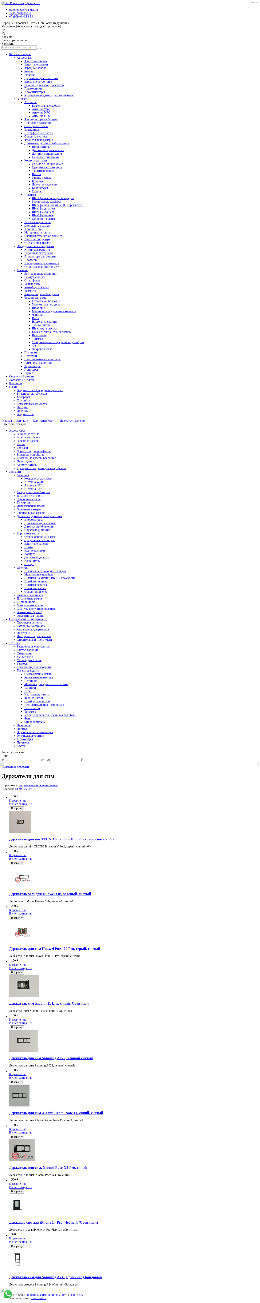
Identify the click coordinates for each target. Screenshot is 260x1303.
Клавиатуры (40, 187)
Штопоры (38, 307)
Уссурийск (23, 400)
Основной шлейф (43, 218)
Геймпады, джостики (38, 362)
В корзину (17, 808)
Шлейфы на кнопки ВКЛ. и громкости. (57, 205)
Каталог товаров (20, 54)
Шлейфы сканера (43, 211)
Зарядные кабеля (35, 68)
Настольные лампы (44, 321)
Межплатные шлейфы (46, 201)
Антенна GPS (41, 116)
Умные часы (32, 283)
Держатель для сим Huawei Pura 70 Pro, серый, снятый (54, 949)
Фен (34, 345)
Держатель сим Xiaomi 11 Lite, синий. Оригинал (49, 1003)
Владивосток (25, 414)
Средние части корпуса (47, 167)
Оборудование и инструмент (35, 246)
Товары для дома (35, 297)
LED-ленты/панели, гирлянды (51, 331)
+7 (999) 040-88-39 (21, 16)
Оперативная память (37, 242)
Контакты (15, 383)
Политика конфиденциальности (46, 1294)
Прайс (13, 386)
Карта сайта (38, 1298)
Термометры (32, 366)
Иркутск (22, 410)
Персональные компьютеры (42, 359)
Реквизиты (76, 1294)
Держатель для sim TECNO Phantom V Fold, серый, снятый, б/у (61, 839)
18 (16, 788)
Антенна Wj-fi (41, 109)
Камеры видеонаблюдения (41, 294)
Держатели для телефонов (41, 78)
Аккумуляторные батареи (41, 119)
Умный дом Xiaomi (36, 287)
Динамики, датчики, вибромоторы (46, 143)
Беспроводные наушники (40, 273)
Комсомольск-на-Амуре (32, 403)
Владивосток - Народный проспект (40, 390)
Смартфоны (32, 280)
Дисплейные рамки (37, 225)
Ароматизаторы (34, 92)
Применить (9, 766)
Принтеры (31, 369)
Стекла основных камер (47, 163)
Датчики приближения (47, 153)
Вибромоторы (41, 146)
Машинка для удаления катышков (54, 311)
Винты (36, 174)
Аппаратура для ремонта (40, 256)
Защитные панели (43, 170)
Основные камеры (36, 136)
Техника (22, 270)
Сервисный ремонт (21, 376)
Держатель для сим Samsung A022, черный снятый (51, 1058)
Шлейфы (30, 194)
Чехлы (28, 71)
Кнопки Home (33, 229)
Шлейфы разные (42, 215)
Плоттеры (30, 259)
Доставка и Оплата (21, 379)
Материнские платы (37, 232)
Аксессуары (24, 57)
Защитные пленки (36, 64)
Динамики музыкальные (48, 150)
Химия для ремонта (37, 249)
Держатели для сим (44, 184)
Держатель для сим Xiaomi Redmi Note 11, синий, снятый (56, 1113)
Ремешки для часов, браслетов (44, 85)
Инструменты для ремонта (41, 263)
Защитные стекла (35, 61)
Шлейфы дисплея (43, 208)
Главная (7, 420)
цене (41, 785)
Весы (35, 318)
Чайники (38, 314)
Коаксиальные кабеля (46, 105)
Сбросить (23, 766)
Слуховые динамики (45, 157)
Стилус (36, 191)
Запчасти (23, 98)
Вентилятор (39, 335)
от (3, 759)
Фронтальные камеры (38, 139)
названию (51, 785)
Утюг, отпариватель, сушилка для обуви (58, 342)
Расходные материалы (38, 253)
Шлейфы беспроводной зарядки (53, 198)
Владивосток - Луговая (32, 393)
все (30, 788)
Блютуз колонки (34, 277)
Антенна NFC (41, 112)
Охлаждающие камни (46, 301)
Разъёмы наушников (37, 222)
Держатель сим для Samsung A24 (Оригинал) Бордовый (55, 1277)
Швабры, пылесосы (44, 328)
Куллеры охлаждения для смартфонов (48, 95)
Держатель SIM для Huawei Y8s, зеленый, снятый (50, 894)
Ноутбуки (30, 355)
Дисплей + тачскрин (37, 122)
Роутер (28, 373)
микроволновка (42, 349)
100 (24, 788)
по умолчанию (28, 785)
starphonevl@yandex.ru (23, 9)
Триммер (38, 338)
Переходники (33, 88)
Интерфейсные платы (38, 133)
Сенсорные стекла (36, 126)
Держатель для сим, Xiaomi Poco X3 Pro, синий (48, 1168)
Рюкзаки (30, 74)
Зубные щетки (41, 325)
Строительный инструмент (42, 266)
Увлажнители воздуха (46, 304)
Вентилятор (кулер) (37, 239)
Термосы (30, 290)
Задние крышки (42, 177)
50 (20, 788)
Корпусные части (35, 160)
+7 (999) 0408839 (20, 13)
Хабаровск (24, 397)
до (42, 759)
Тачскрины (31, 129)
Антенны (30, 102)
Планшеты (31, 352)
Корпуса (37, 181)
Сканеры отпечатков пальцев (43, 235)
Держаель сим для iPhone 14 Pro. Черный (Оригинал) (53, 1222)
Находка (22, 407)
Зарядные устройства (38, 81)
